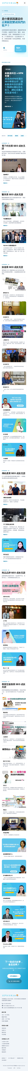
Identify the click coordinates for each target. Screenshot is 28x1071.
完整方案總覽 (5, 1021)
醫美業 (16, 135)
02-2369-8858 (15, 981)
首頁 (3, 10)
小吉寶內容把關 (5, 1043)
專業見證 (4, 1028)
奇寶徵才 (4, 1050)
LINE (14, 1068)
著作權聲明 (4, 1060)
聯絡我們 (4, 1052)
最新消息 (4, 1032)
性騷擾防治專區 (20, 1058)
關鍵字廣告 (4, 1017)
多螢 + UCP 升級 (6, 1019)
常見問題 (4, 1034)
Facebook (10, 1068)
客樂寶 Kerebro (5, 1045)
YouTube (18, 1068)
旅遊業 (22, 135)
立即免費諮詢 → (14, 976)
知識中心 (4, 1030)
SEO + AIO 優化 (5, 1014)
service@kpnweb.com (8, 1005)
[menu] (24, 2)
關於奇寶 (4, 1047)
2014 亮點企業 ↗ (11, 1058)
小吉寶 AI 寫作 (5, 1041)
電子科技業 (10, 135)
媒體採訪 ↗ (4, 1058)
